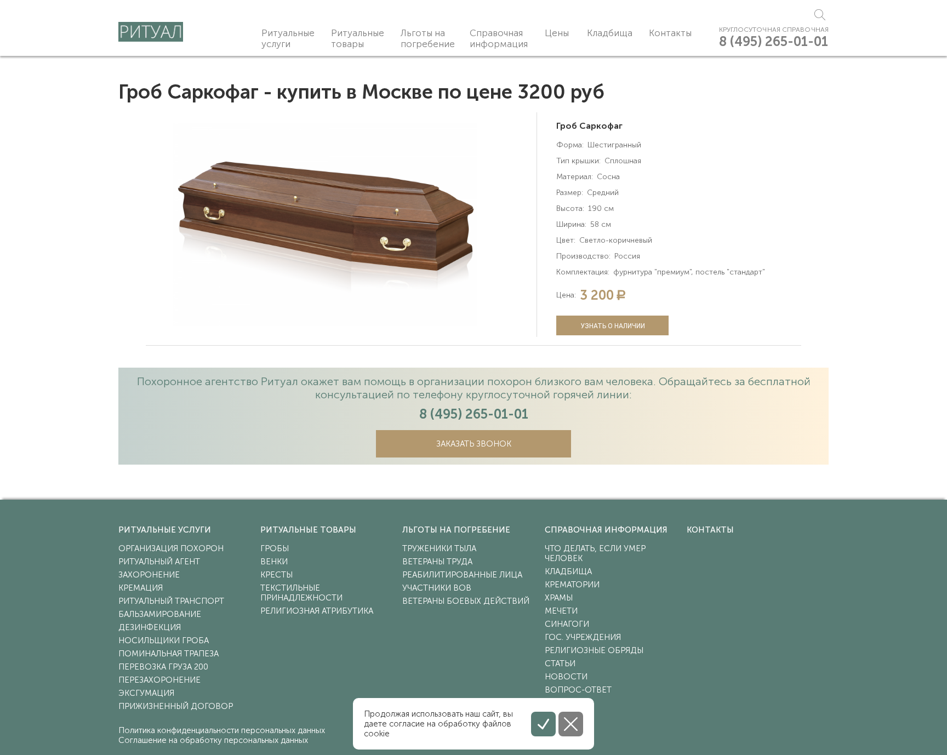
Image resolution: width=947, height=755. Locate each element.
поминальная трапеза (168, 654)
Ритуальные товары (357, 38)
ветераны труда (437, 562)
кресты (276, 575)
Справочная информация (499, 38)
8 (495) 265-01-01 (773, 41)
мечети (561, 611)
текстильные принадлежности (301, 593)
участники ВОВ (436, 588)
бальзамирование (159, 614)
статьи (560, 663)
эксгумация (146, 693)
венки (274, 562)
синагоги (567, 624)
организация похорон (171, 548)
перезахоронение (159, 680)
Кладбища (609, 32)
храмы (559, 598)
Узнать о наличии (612, 326)
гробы (274, 548)
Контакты (670, 32)
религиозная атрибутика (316, 611)
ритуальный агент (159, 562)
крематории (572, 585)
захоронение (149, 575)
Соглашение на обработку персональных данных (213, 740)
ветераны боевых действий (465, 601)
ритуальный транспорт (171, 601)
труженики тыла (439, 548)
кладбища (568, 571)
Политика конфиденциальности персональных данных (221, 730)
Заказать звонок (473, 444)
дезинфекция (149, 627)
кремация (140, 588)
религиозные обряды (594, 650)
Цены (557, 32)
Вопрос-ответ (578, 690)
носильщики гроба (163, 640)
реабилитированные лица (462, 575)
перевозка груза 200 (163, 667)
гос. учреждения (583, 637)
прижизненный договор (175, 706)
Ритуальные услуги (288, 38)
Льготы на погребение (428, 38)
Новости (566, 677)
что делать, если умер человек (595, 553)
